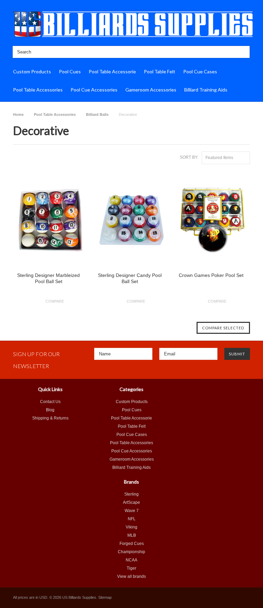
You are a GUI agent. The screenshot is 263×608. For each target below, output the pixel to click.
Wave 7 (132, 510)
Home (18, 114)
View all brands (131, 576)
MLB (131, 535)
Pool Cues (70, 71)
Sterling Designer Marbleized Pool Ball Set (48, 278)
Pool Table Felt (159, 71)
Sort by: (189, 157)
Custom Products (32, 71)
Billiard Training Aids (205, 90)
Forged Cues (132, 543)
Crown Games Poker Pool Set (211, 275)
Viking (131, 527)
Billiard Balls (97, 114)
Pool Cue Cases (200, 71)
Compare (55, 301)
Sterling (131, 494)
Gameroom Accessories (150, 90)
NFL (132, 518)
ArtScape (131, 502)
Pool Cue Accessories (94, 90)
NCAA (131, 560)
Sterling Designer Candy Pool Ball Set (130, 278)
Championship (131, 551)
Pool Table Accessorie (112, 71)
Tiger (131, 568)
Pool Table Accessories (38, 90)
